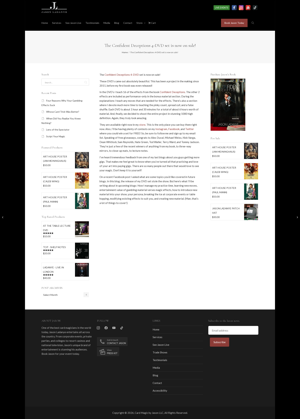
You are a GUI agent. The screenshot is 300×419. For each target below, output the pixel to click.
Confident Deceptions (172, 92)
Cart (153, 22)
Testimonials (92, 22)
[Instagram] (241, 7)
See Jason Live (73, 22)
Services (56, 22)
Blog (116, 22)
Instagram (161, 129)
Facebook (174, 129)
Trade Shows (160, 352)
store (142, 124)
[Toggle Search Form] (253, 23)
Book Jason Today (234, 22)
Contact (127, 22)
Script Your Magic (55, 136)
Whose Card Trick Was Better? (62, 111)
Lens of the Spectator (57, 129)
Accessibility (160, 390)
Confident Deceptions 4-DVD (122, 74)
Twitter (189, 129)
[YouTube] (248, 7)
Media (106, 22)
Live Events (221, 7)
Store (139, 22)
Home (44, 22)
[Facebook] (234, 7)
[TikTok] (255, 7)
